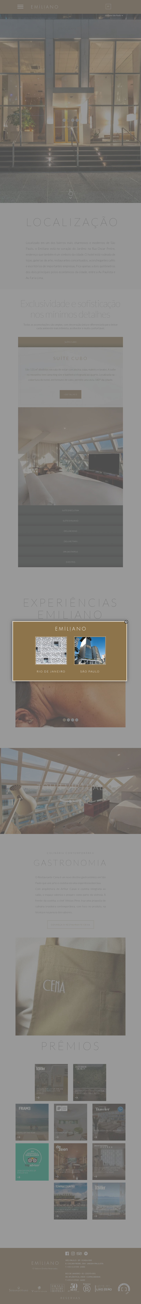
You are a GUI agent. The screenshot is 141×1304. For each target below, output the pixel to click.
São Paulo (90, 671)
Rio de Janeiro (51, 671)
